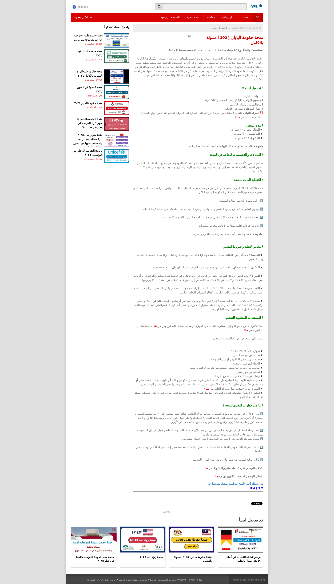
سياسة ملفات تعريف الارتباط (124, 579)
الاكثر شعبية (81, 17)
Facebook (82, 6)
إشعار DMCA (103, 579)
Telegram (256, 487)
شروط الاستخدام (148, 579)
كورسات (227, 17)
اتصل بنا (91, 579)
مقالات (211, 17)
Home (244, 17)
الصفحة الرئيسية (170, 17)
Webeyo (181, 579)
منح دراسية (193, 17)
